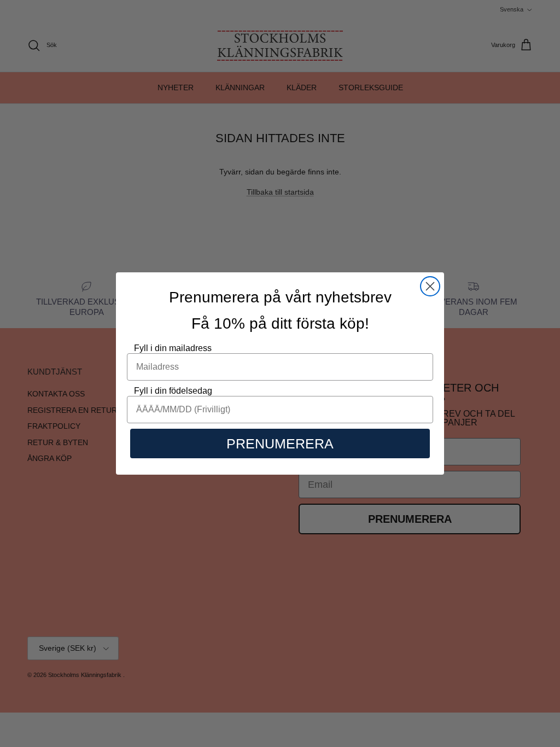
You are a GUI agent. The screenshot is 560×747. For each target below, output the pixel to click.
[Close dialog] (430, 286)
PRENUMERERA (280, 443)
